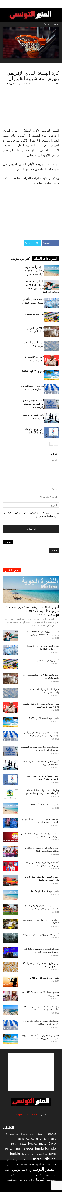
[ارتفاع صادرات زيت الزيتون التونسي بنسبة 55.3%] (10, 924)
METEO (9, 1148)
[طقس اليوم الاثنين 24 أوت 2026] (10, 895)
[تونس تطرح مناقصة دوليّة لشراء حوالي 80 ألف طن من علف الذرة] (10, 967)
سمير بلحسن (52, 615)
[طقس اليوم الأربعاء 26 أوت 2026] (10, 808)
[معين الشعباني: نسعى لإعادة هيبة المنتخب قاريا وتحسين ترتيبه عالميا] (51, 360)
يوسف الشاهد (12, 1180)
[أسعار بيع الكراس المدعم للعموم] (51, 317)
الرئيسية (56, 24)
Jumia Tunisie (45, 1148)
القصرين (24, 1164)
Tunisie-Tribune (43, 1158)
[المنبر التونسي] (31, 15)
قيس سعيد (51, 1179)
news (52, 1153)
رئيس (7, 1169)
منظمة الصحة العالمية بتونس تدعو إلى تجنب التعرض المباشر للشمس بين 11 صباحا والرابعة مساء (41, 404)
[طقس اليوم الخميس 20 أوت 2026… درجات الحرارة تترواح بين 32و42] (10, 1039)
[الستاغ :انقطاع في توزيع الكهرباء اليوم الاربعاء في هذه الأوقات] (51, 432)
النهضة (24, 1170)
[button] (58, 4)
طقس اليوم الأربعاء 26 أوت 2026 (44, 805)
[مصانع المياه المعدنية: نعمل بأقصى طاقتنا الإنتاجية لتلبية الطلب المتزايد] (51, 303)
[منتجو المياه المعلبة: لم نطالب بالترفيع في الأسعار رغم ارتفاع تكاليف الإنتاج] (10, 1025)
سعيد (53, 1174)
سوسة (47, 1175)
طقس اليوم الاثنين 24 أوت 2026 (45, 891)
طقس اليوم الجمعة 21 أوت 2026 (44, 978)
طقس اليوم (29, 1174)
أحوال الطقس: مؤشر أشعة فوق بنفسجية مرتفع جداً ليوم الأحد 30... (32, 609)
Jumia (13, 1143)
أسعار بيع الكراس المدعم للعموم (42, 313)
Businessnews (28, 1134)
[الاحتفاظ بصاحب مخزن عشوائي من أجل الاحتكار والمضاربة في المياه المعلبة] (51, 389)
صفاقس (39, 1175)
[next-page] (51, 444)
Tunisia (25, 1153)
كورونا (40, 1179)
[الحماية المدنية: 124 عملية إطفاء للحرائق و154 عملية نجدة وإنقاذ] (10, 880)
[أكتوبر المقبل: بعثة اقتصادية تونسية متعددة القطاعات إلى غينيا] (51, 418)
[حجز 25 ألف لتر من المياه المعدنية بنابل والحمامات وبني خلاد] (51, 346)
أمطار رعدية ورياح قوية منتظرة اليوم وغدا (41, 934)
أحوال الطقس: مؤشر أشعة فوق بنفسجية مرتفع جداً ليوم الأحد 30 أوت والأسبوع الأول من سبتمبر (41, 271)
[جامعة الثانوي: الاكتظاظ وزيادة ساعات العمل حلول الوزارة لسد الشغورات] (10, 837)
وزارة (31, 1179)
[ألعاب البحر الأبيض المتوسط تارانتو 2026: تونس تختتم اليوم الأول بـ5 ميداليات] (10, 866)
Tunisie (15, 1153)
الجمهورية (52, 1164)
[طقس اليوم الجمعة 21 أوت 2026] (10, 981)
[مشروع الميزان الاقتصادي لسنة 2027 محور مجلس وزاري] (10, 996)
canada (52, 1138)
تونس (16, 1169)
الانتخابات (24, 1159)
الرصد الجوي (41, 1164)
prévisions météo (39, 1154)
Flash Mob (30, 1139)
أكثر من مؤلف (21, 258)
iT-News (22, 1143)
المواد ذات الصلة (45, 258)
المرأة (8, 1164)
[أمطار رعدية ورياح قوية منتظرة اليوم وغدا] (10, 938)
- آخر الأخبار (45, 24)
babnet (51, 1133)
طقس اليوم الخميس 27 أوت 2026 (40, 371)
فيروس (19, 1175)
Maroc (18, 1148)
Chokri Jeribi (41, 1139)
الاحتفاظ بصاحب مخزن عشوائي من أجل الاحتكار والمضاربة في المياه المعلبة (40, 389)
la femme (28, 1148)
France (20, 1138)
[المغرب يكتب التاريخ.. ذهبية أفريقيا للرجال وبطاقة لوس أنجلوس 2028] (10, 851)
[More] (20, 243)
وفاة (20, 1180)
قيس (12, 1175)
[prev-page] (56, 444)
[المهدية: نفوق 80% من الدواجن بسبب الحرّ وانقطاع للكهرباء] (51, 331)
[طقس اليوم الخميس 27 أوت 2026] (51, 375)
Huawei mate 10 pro (42, 1143)
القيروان (16, 1164)
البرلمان (15, 1159)
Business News (12, 1134)
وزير (25, 1180)
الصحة (31, 1164)
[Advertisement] (31, 1072)
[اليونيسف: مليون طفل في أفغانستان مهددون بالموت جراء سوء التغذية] (10, 823)
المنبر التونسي (9, 83)
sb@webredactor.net (26, 1114)
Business (41, 1134)
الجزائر (8, 1159)
